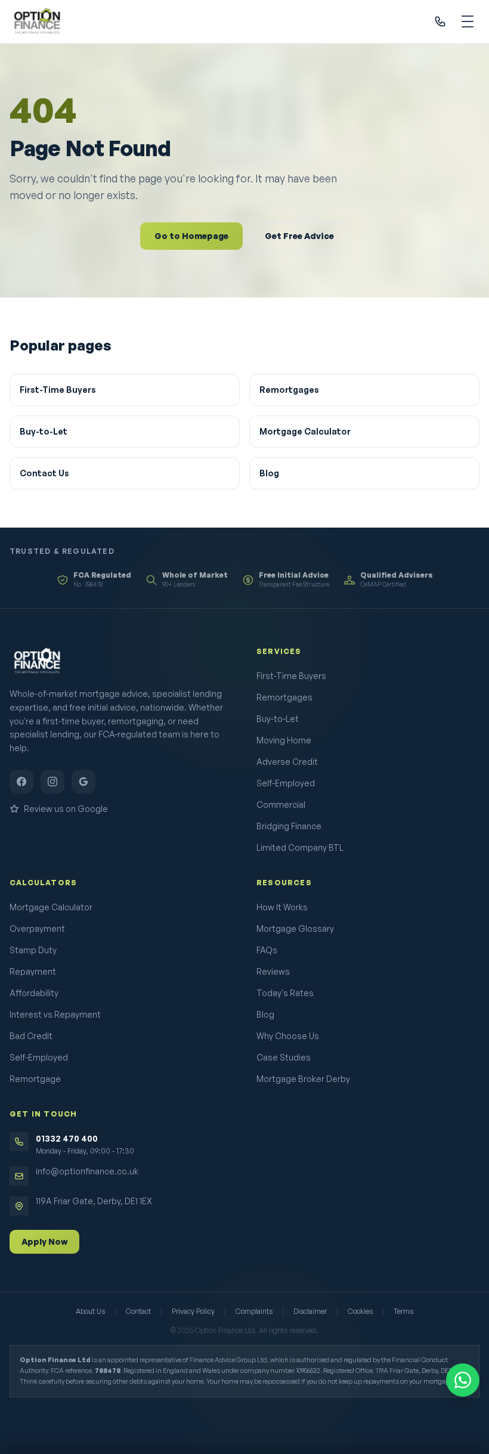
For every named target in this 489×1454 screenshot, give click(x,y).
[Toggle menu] (467, 21)
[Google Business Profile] (83, 781)
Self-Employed (285, 783)
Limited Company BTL (299, 847)
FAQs (266, 950)
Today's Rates (285, 993)
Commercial (280, 804)
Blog (269, 473)
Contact (138, 1311)
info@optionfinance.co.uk (87, 1171)
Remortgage (35, 1079)
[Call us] (440, 21)
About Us (90, 1311)
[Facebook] (21, 781)
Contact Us (44, 473)
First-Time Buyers (58, 390)
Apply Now (44, 1241)
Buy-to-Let (43, 431)
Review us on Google (66, 809)
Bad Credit (31, 1036)
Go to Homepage (191, 236)
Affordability (34, 993)
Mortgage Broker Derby (303, 1079)
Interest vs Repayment (55, 1014)
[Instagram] (52, 781)
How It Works (282, 907)
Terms (403, 1311)
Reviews (273, 971)
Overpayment (37, 928)
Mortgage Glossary (295, 928)
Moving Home (283, 740)
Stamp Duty (33, 950)
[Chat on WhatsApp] (462, 1380)
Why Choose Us (287, 1036)
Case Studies (283, 1057)
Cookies (360, 1311)
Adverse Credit (287, 762)
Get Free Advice (299, 236)
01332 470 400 (67, 1138)
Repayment (33, 971)
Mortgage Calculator (305, 431)
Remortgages (289, 390)
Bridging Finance (288, 826)
